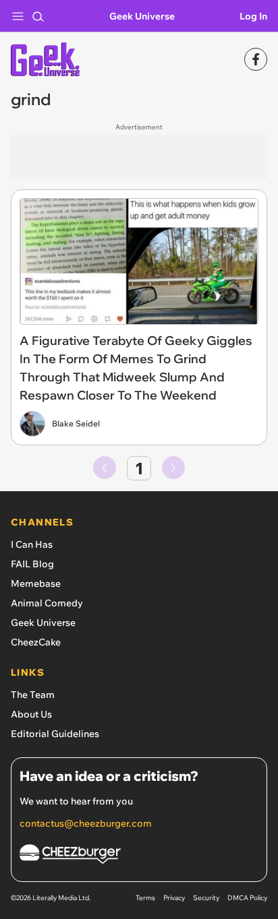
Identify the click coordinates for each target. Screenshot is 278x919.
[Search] (38, 16)
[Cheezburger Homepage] (139, 856)
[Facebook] (255, 59)
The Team (33, 695)
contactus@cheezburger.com (86, 823)
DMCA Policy (247, 897)
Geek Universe (142, 16)
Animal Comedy (47, 603)
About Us (31, 714)
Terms (145, 897)
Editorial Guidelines (55, 734)
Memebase (36, 583)
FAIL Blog (32, 564)
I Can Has (32, 544)
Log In (253, 16)
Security (206, 897)
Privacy (174, 897)
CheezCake (36, 642)
